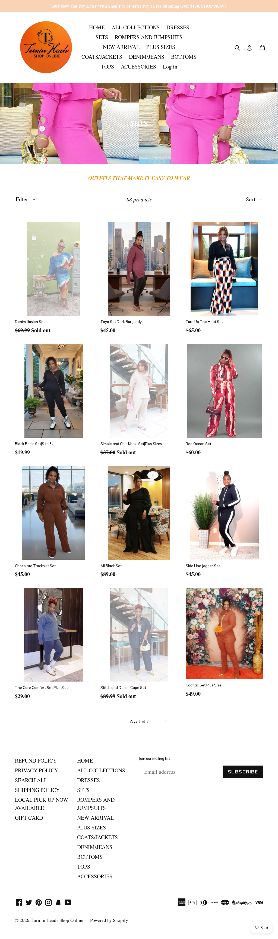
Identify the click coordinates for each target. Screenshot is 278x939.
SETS (102, 37)
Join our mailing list (154, 759)
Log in (170, 66)
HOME (97, 27)
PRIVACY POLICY (36, 770)
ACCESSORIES (138, 66)
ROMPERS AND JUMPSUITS (148, 37)
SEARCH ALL (31, 780)
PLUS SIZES (160, 47)
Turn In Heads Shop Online (57, 920)
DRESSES (177, 27)
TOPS (107, 66)
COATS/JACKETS (101, 56)
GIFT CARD (29, 817)
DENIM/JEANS (146, 56)
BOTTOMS (184, 56)
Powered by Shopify (109, 920)
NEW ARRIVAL (121, 47)
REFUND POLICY (36, 760)
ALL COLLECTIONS (136, 27)
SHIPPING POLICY (37, 790)
